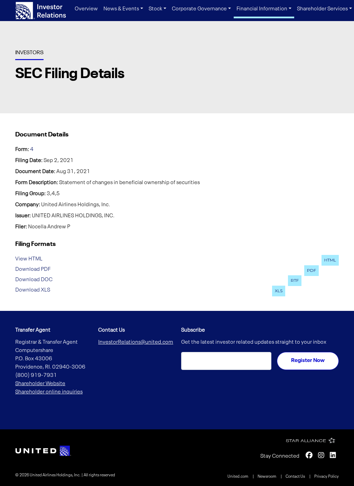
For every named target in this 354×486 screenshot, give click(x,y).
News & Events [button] (121, 9)
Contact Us (296, 477)
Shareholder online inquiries (49, 392)
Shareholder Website (40, 384)
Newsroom (267, 477)
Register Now (308, 360)
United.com (238, 477)
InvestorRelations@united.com (135, 342)
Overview (86, 9)
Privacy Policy (326, 477)
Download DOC (34, 279)
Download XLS (32, 290)
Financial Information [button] (261, 9)
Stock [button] (155, 9)
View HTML (29, 259)
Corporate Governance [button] (199, 9)
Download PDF (32, 269)
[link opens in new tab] (43, 451)
